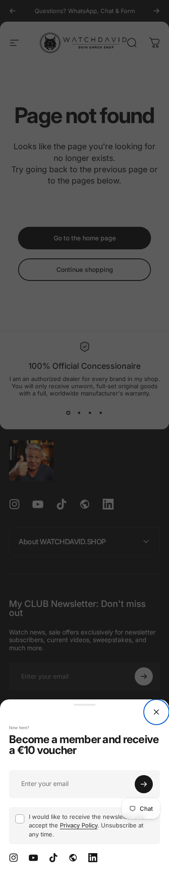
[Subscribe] (144, 784)
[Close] (156, 712)
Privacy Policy (78, 825)
